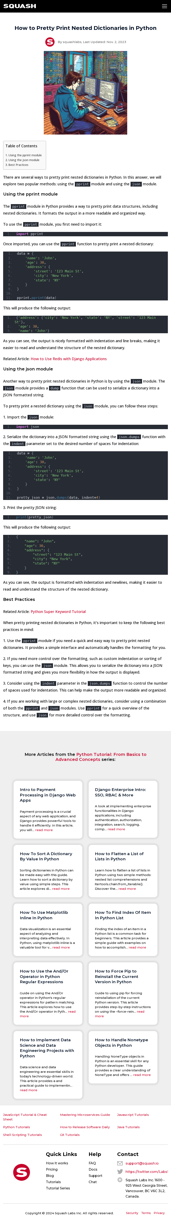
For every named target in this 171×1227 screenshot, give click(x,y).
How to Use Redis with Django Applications (69, 358)
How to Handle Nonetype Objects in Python (121, 1042)
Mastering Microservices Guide (85, 1115)
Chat (93, 1182)
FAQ (92, 1163)
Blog (50, 1176)
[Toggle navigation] (164, 6)
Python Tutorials (16, 1127)
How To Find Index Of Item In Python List (123, 915)
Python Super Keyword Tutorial (58, 611)
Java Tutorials (128, 1127)
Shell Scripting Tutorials (22, 1135)
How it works (57, 1163)
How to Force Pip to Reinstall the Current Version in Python (116, 976)
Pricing (52, 1169)
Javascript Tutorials (133, 1115)
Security (132, 1213)
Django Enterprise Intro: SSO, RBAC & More (120, 792)
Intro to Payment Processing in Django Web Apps (48, 795)
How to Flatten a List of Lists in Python (119, 856)
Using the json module (23, 160)
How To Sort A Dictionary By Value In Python (46, 856)
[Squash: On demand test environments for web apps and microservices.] (19, 6)
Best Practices (18, 165)
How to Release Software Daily (85, 1127)
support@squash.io (142, 1163)
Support (95, 1176)
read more (44, 830)
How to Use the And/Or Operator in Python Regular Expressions (44, 976)
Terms (146, 1213)
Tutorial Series (58, 1188)
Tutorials (53, 1182)
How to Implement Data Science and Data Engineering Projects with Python (47, 1047)
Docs (93, 1169)
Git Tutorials (70, 1135)
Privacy (159, 1213)
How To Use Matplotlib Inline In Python (44, 915)
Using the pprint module (25, 155)
